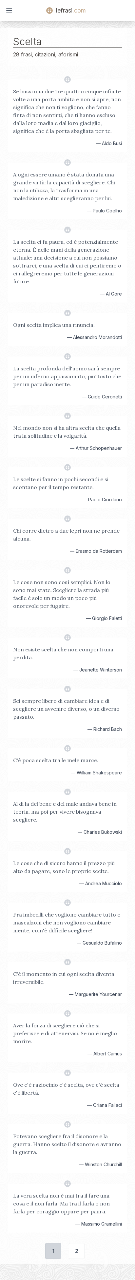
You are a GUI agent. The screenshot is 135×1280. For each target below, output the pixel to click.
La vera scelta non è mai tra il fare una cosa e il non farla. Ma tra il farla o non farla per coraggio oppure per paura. (61, 1203)
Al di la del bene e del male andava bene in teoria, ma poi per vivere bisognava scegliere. (65, 811)
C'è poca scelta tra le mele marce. (55, 760)
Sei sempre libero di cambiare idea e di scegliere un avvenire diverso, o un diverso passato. (66, 709)
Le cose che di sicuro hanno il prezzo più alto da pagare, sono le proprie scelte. (64, 867)
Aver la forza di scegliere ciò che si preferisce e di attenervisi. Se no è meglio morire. (65, 1033)
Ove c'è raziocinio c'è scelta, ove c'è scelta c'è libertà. (66, 1088)
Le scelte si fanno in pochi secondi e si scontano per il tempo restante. (60, 483)
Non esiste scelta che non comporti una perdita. (63, 653)
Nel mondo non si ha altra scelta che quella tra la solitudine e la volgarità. (67, 431)
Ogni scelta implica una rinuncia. (54, 325)
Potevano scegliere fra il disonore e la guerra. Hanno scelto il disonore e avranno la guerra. (67, 1144)
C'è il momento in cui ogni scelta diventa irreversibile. (63, 978)
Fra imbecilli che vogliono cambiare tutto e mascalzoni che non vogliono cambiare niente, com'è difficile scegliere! (66, 922)
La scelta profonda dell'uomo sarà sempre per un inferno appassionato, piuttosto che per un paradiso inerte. (67, 376)
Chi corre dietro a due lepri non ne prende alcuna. (66, 534)
